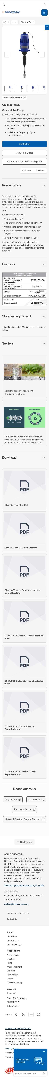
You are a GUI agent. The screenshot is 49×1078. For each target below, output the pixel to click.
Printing (10, 978)
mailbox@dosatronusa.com (16, 904)
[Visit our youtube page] (38, 1014)
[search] (45, 4)
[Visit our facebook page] (16, 1014)
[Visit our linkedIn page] (23, 1014)
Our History (12, 936)
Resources (11, 993)
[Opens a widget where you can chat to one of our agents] (30, 1062)
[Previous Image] (7, 54)
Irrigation (11, 959)
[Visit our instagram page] (31, 1014)
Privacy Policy (11, 1048)
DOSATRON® (13, 1002)
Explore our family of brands (18, 1028)
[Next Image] (42, 54)
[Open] (44, 12)
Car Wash (11, 971)
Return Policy (13, 1006)
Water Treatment (14, 967)
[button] (24, 185)
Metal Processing (14, 982)
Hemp (9, 963)
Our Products (13, 940)
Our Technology (14, 944)
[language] (4, 4)
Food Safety (12, 975)
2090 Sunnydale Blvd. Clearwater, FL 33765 (24, 885)
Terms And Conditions (17, 998)
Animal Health (13, 955)
